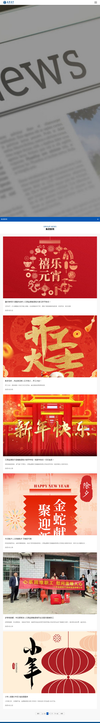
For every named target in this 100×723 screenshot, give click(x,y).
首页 (38, 713)
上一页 (44, 713)
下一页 (56, 713)
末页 (62, 713)
